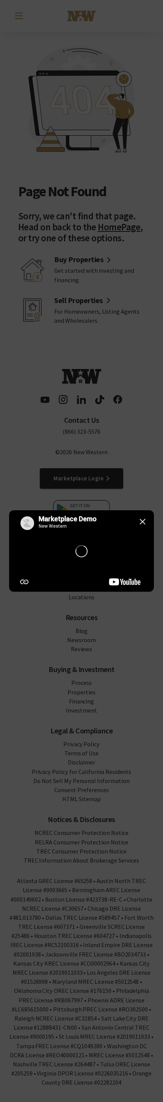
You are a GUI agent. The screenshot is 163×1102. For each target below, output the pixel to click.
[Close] (142, 521)
